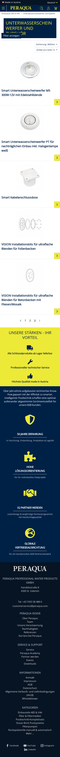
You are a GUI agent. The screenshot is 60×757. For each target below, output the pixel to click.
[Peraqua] (21, 8)
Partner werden (30, 656)
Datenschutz (30, 688)
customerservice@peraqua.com (30, 606)
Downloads (30, 663)
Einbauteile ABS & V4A (30, 712)
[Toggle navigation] (3, 8)
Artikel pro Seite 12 (45, 49)
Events (30, 660)
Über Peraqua (30, 618)
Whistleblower (30, 698)
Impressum (30, 681)
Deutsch (51, 2)
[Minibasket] (55, 8)
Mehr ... (30, 733)
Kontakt (30, 677)
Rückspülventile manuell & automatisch (30, 730)
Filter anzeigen (11, 35)
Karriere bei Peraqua (30, 635)
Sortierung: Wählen (45, 44)
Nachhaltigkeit (30, 628)
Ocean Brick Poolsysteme (30, 723)
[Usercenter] (48, 8)
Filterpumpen (30, 726)
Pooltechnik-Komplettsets (30, 719)
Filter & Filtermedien (30, 716)
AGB (30, 684)
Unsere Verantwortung (30, 625)
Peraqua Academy (30, 653)
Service (30, 649)
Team (30, 621)
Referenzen (30, 632)
